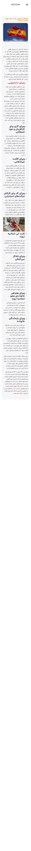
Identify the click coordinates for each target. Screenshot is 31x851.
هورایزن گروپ (16, 389)
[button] (27, 4)
